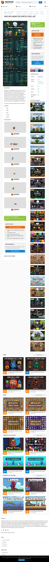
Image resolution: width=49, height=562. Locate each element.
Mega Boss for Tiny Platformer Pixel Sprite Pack (15, 452)
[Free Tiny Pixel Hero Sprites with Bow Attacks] (13, 463)
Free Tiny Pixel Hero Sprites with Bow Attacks (15, 471)
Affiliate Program (5, 552)
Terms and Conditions (6, 540)
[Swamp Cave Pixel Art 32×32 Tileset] (35, 485)
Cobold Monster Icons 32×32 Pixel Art (37, 390)
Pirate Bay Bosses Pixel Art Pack (36, 511)
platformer (36, 13)
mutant (25, 13)
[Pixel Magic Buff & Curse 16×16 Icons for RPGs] (35, 423)
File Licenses (4, 542)
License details (16, 248)
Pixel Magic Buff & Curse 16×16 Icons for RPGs (37, 430)
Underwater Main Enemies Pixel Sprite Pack (15, 511)
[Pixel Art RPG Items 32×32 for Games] (13, 404)
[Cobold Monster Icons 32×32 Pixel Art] (35, 383)
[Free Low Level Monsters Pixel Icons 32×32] (35, 364)
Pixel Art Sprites (33, 453)
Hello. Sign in (33, 6)
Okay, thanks (21, 559)
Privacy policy (28, 559)
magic (41, 11)
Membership (5, 6)
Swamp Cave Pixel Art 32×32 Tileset (37, 492)
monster (19, 13)
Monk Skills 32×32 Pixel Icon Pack (14, 390)
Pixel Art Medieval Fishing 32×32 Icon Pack (37, 412)
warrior (42, 13)
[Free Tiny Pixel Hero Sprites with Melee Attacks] (35, 463)
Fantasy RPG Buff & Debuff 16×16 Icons (15, 430)
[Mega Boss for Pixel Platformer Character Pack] (13, 485)
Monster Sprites (11, 453)
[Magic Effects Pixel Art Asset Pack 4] (35, 444)
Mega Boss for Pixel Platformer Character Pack (15, 492)
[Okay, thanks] (47, 558)
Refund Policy (4, 544)
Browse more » (39, 354)
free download (15, 251)
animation (25, 11)
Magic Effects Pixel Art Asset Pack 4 (37, 452)
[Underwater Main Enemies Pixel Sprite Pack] (13, 503)
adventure (19, 11)
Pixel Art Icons (33, 391)
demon (31, 11)
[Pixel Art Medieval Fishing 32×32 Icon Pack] (35, 404)
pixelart (30, 13)
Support (19, 6)
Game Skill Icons (11, 373)
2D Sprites (10, 472)
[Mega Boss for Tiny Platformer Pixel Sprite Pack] (13, 444)
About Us (3, 554)
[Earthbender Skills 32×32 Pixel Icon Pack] (13, 364)
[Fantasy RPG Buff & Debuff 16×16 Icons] (13, 423)
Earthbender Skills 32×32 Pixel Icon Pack (15, 372)
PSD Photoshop (41, 83)
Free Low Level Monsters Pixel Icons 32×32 (37, 372)
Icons (32, 373)
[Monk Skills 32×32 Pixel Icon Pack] (13, 383)
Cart (47, 6)
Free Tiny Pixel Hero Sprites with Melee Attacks (37, 471)
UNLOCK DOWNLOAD (16, 227)
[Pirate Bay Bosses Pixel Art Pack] (35, 503)
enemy (37, 11)
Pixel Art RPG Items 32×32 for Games (15, 412)
